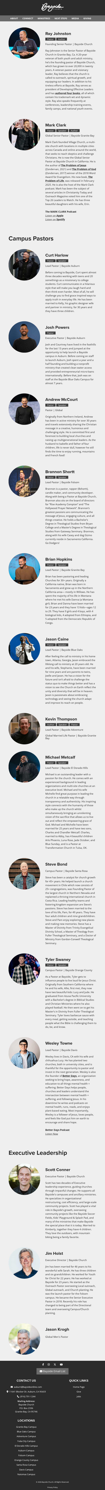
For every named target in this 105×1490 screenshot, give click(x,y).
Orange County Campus (26, 1460)
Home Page (79, 1386)
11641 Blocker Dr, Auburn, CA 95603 (27, 1391)
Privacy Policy (52, 1487)
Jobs (79, 1396)
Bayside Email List (53, 1371)
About (14, 18)
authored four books (67, 93)
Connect (27, 18)
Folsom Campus (26, 1455)
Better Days (69, 1076)
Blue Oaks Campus (26, 1431)
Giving (87, 18)
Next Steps (61, 18)
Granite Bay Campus (26, 1426)
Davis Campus (26, 1469)
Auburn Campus (26, 1450)
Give (79, 1391)
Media (75, 18)
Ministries (44, 18)
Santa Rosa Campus (26, 1464)
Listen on (54, 215)
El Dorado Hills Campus (26, 1445)
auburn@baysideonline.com (28, 1386)
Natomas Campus (26, 1474)
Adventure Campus (26, 1436)
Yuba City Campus (26, 1441)
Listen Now (51, 1134)
